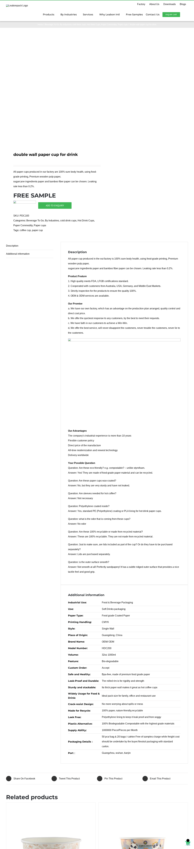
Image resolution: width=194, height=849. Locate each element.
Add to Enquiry (55, 205)
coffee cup (25, 230)
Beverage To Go (35, 220)
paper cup (37, 230)
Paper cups (40, 225)
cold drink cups (68, 220)
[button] (184, 14)
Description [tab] (12, 245)
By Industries (52, 220)
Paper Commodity (23, 225)
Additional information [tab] (18, 254)
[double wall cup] (49, 88)
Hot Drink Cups (86, 220)
